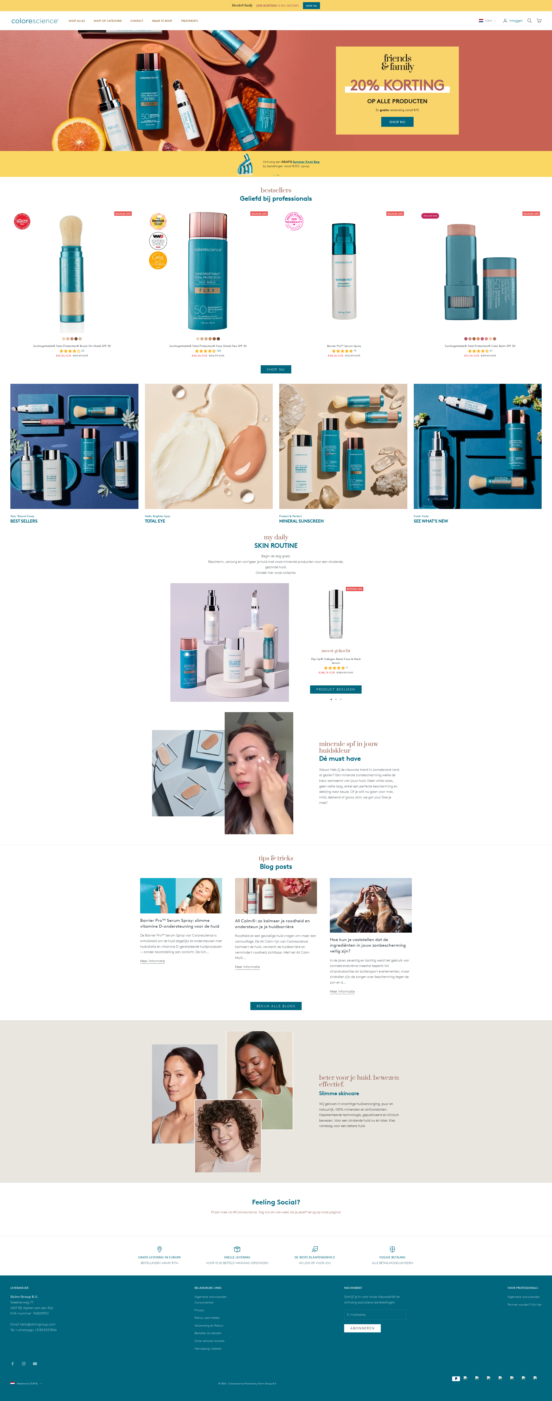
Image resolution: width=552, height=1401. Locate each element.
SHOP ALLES (77, 20)
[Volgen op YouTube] (35, 1364)
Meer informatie (152, 961)
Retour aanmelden (207, 1317)
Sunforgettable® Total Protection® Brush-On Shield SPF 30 (72, 346)
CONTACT (136, 20)
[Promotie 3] (278, 175)
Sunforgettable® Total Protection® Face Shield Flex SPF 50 (208, 346)
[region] (276, 90)
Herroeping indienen (208, 1348)
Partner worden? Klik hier (525, 1304)
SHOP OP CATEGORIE (108, 20)
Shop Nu (276, 369)
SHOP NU (311, 5)
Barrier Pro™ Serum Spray (344, 346)
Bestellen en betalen (207, 1333)
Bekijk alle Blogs (276, 1006)
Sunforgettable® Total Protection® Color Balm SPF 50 (480, 346)
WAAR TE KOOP (162, 20)
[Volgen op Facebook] (12, 1364)
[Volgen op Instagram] (24, 1364)
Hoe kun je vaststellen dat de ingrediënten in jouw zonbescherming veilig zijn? (368, 945)
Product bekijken (335, 689)
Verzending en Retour (209, 1325)
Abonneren (362, 1328)
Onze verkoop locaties (209, 1341)
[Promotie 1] (273, 175)
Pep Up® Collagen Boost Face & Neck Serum (336, 660)
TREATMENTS (189, 20)
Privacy (199, 1310)
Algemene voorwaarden (524, 1297)
